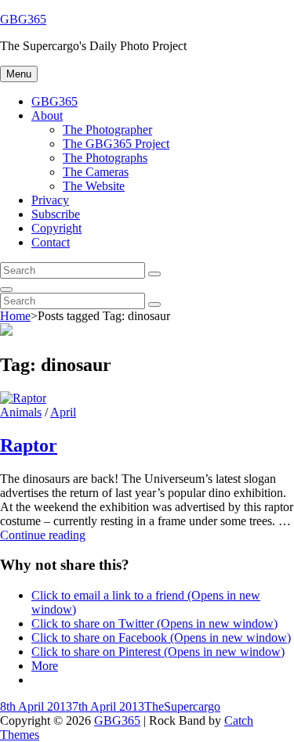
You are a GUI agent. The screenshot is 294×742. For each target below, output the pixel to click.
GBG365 (23, 19)
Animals (21, 412)
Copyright (56, 228)
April (63, 412)
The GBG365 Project (116, 143)
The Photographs (105, 157)
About (47, 115)
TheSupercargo (182, 706)
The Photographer (107, 129)
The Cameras (96, 171)
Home (15, 315)
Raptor (28, 445)
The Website (94, 186)
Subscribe (55, 214)
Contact (50, 242)
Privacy (50, 200)
